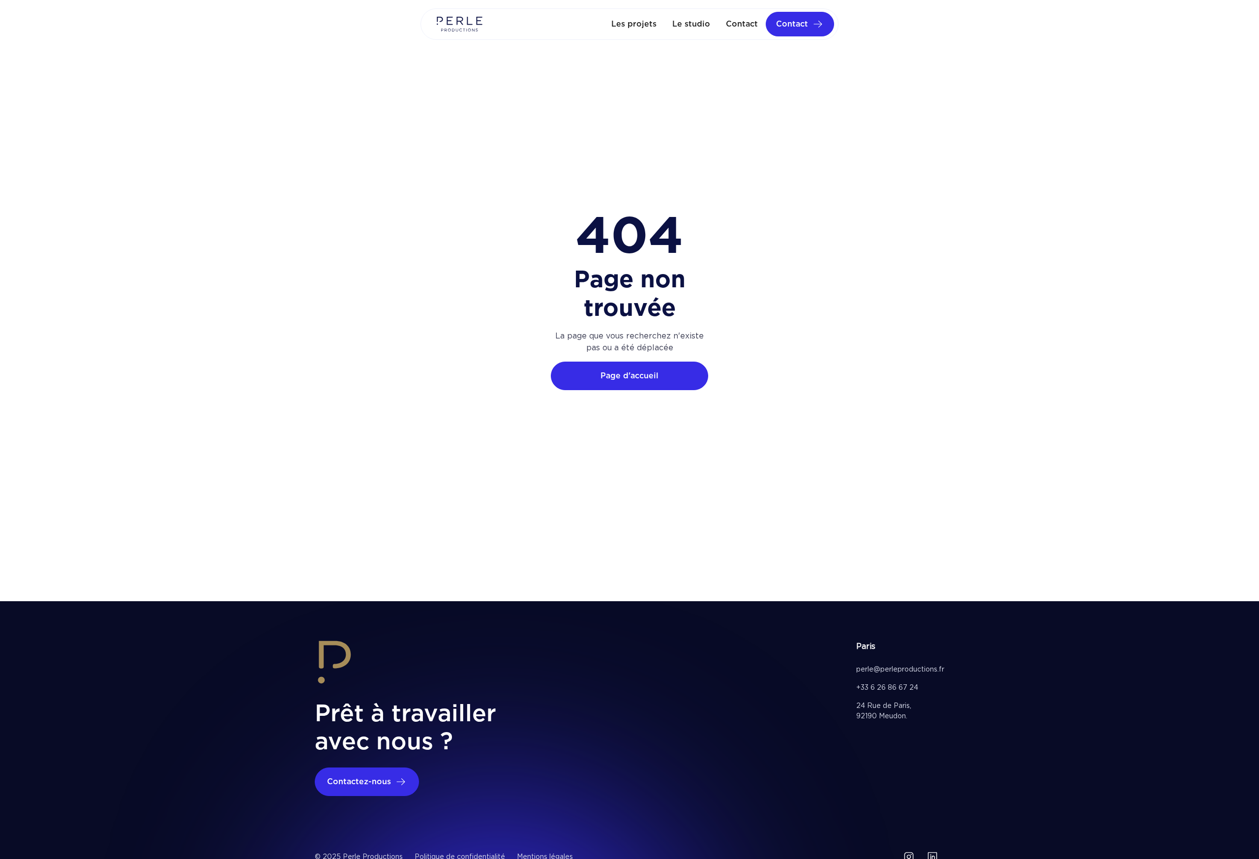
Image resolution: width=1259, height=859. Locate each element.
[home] (459, 24)
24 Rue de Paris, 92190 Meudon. (883, 711)
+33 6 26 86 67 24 (887, 687)
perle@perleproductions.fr (900, 669)
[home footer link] (334, 664)
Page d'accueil (629, 375)
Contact (742, 24)
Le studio (691, 24)
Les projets (634, 24)
